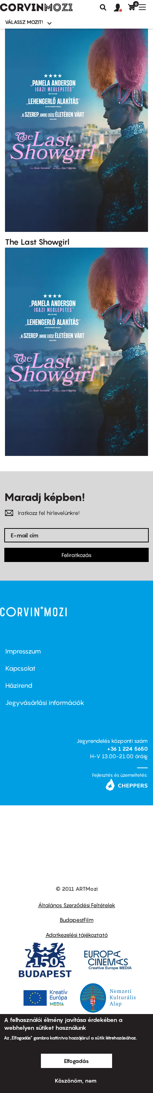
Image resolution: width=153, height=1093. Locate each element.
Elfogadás (76, 1061)
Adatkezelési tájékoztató (77, 934)
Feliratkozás (76, 555)
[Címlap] (36, 7)
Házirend (18, 685)
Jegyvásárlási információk (44, 702)
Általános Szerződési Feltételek (76, 905)
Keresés (103, 7)
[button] (121, 8)
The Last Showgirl (37, 242)
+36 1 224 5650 (127, 748)
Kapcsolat (20, 668)
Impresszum (23, 651)
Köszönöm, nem (75, 1080)
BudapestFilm (77, 919)
